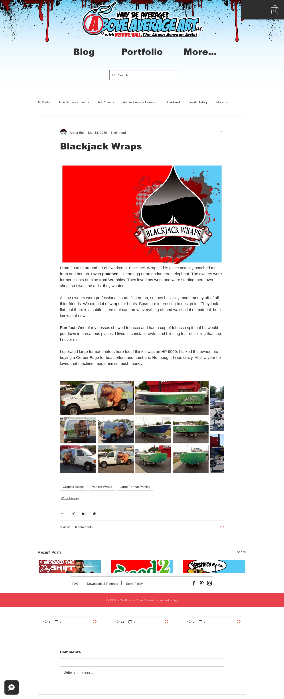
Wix (176, 600)
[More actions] (221, 132)
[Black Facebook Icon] (194, 583)
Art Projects (106, 102)
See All (241, 552)
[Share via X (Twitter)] (73, 513)
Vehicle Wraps (102, 486)
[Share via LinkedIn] (84, 513)
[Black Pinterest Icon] (202, 583)
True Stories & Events (74, 102)
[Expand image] (97, 427)
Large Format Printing (135, 486)
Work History (198, 102)
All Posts (44, 102)
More (220, 102)
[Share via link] (95, 513)
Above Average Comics (139, 102)
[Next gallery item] (218, 426)
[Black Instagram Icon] (209, 583)
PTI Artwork (172, 102)
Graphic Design (74, 486)
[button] (274, 9)
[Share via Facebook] (62, 513)
